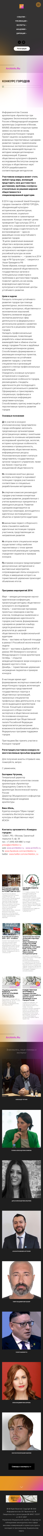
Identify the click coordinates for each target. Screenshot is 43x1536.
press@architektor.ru (11, 845)
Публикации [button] (21, 21)
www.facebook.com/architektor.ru (20, 851)
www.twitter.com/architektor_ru (23, 854)
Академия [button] (20, 29)
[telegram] (19, 42)
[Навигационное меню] (38, 4)
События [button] (21, 17)
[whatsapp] (23, 42)
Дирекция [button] (20, 33)
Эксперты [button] (20, 25)
